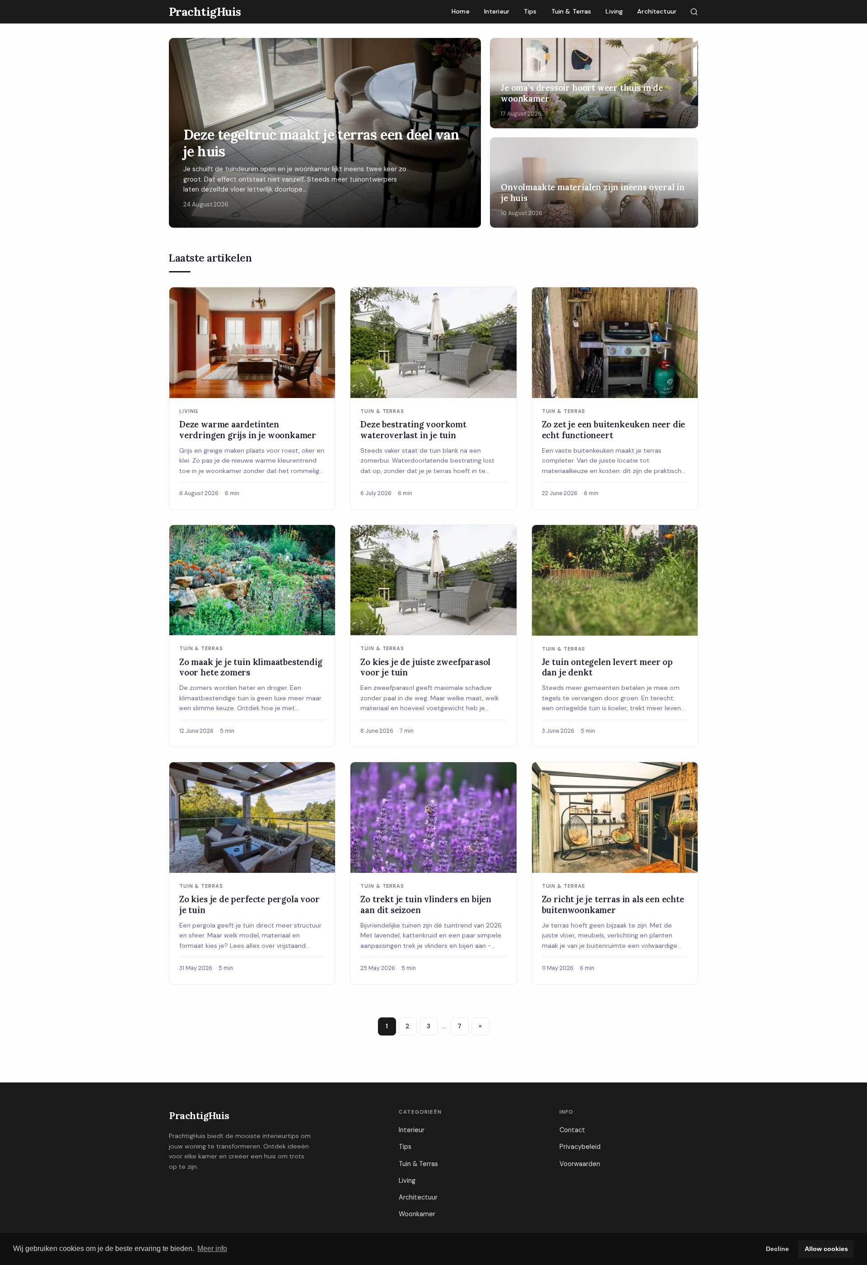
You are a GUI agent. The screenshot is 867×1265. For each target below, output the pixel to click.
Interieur (496, 11)
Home (461, 11)
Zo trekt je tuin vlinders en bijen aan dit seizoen (425, 904)
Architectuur (656, 11)
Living (614, 11)
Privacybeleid (580, 1147)
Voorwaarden (579, 1164)
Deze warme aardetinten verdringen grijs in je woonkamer (247, 429)
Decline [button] (777, 1248)
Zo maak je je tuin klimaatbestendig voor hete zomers (250, 667)
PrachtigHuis (199, 1116)
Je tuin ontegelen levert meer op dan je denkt (607, 667)
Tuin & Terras (571, 11)
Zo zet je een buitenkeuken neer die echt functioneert (613, 429)
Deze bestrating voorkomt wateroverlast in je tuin (413, 429)
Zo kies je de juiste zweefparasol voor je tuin (425, 667)
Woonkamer (417, 1214)
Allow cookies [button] (826, 1248)
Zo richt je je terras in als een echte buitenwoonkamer (613, 904)
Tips (530, 11)
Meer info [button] (212, 1248)
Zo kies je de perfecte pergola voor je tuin (249, 904)
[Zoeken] (694, 12)
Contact (572, 1130)
